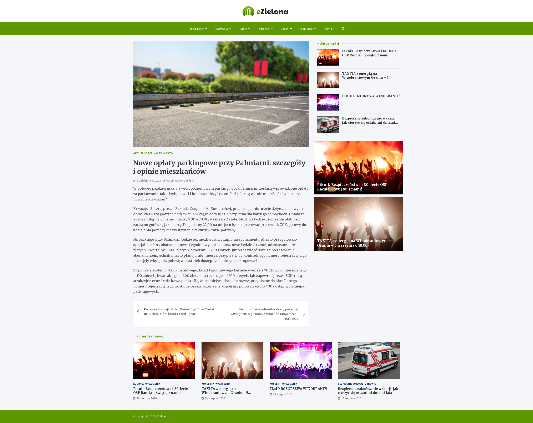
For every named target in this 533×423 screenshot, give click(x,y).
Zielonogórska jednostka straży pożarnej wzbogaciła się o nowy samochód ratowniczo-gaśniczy (264, 314)
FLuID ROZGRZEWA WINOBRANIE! (371, 96)
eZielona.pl (162, 416)
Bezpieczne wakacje (350, 383)
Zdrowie (264, 29)
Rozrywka (221, 29)
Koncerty (208, 383)
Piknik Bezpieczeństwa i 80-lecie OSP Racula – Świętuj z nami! (369, 53)
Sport (243, 29)
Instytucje (306, 29)
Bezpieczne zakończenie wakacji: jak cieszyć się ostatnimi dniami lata (369, 123)
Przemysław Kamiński (180, 180)
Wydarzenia (152, 383)
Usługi (285, 29)
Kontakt (329, 29)
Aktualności (196, 29)
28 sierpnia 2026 (147, 398)
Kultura (138, 383)
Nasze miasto (163, 153)
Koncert (275, 383)
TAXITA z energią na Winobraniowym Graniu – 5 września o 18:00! (365, 78)
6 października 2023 (149, 180)
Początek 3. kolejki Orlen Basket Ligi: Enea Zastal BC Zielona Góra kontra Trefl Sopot (179, 311)
